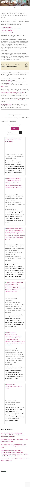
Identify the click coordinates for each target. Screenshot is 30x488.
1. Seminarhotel (6, 27)
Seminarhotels (9, 2)
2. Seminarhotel (11, 28)
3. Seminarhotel (6, 30)
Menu (15, 7)
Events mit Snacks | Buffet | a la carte (18, 99)
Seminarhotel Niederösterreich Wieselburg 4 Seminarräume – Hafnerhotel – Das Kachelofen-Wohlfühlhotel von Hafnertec (12, 434)
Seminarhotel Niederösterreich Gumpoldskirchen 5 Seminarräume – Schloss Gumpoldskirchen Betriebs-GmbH (14, 446)
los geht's (15, 128)
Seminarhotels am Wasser (6, 104)
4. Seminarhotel (7, 32)
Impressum (3, 471)
